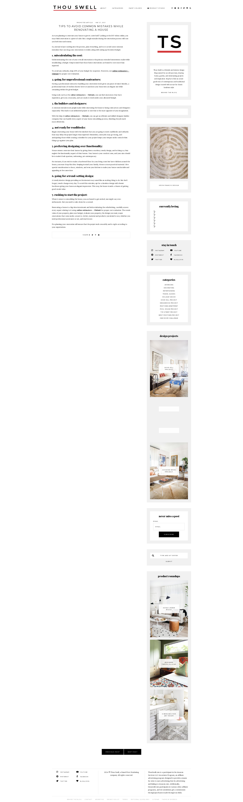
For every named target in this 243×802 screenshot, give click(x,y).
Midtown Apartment (169, 306)
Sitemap (155, 799)
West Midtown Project (169, 315)
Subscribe (169, 534)
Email (155, 521)
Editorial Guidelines (140, 799)
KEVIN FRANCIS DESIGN (169, 185)
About (103, 8)
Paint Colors (135, 8)
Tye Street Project (168, 312)
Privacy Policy (113, 799)
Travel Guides (169, 294)
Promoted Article (85, 22)
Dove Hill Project (169, 300)
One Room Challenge (169, 318)
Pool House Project (169, 309)
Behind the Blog (169, 92)
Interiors (169, 285)
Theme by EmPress (169, 799)
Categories (117, 8)
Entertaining (169, 291)
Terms (125, 799)
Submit (169, 561)
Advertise (99, 799)
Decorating (169, 288)
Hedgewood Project (169, 303)
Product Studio (157, 8)
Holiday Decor (168, 297)
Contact (88, 799)
